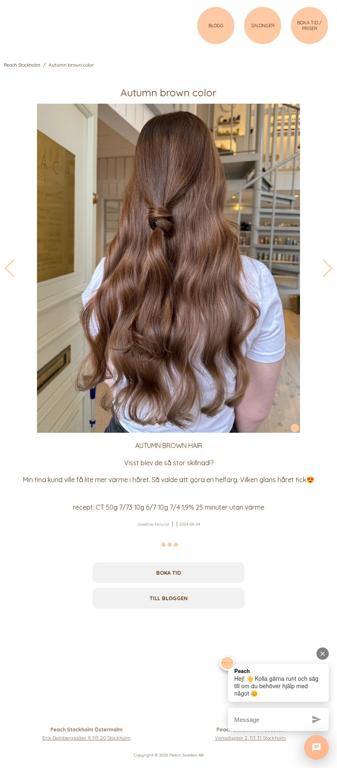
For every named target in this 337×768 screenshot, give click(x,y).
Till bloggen (169, 598)
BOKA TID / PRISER (309, 25)
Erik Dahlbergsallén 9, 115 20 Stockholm (86, 738)
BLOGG (216, 25)
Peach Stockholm (22, 65)
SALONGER (263, 25)
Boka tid (168, 572)
